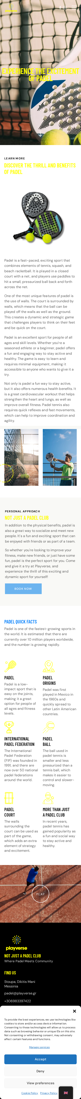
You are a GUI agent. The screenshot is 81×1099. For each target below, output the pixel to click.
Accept (40, 1059)
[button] (74, 1011)
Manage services (39, 1047)
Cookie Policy (29, 1093)
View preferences (40, 1083)
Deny (40, 1071)
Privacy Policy (48, 1093)
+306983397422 (17, 1001)
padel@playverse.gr (20, 993)
